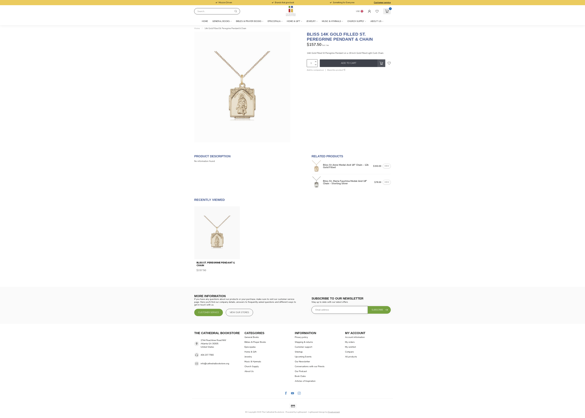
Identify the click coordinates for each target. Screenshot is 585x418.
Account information (355, 337)
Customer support (303, 347)
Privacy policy (301, 337)
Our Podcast (301, 371)
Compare (349, 351)
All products (351, 356)
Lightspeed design (316, 412)
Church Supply (355, 21)
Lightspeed (302, 412)
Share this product (335, 70)
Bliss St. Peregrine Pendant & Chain (216, 264)
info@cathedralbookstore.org (215, 363)
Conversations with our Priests (309, 366)
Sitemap (299, 351)
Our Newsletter (302, 361)
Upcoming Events (303, 356)
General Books (221, 21)
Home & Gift (293, 21)
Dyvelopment (334, 412)
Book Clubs (300, 376)
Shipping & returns (304, 342)
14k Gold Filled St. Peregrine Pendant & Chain (225, 28)
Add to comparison (315, 70)
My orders (350, 342)
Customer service (382, 2)
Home (205, 21)
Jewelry (311, 21)
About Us (375, 21)
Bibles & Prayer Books (248, 21)
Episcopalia (274, 21)
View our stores (239, 312)
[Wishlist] (377, 11)
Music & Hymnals (331, 21)
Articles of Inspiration (305, 381)
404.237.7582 (207, 354)
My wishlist (350, 347)
